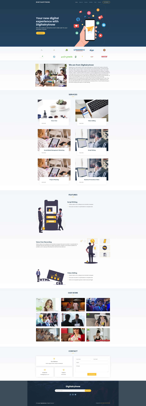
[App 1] (47, 304)
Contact (99, 2)
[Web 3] (72, 304)
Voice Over (54, 120)
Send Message (92, 374)
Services (85, 2)
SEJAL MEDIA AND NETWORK (105, 403)
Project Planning (54, 179)
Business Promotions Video (91, 179)
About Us (81, 2)
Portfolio (90, 2)
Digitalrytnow (43, 2)
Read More (44, 123)
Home (76, 2)
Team (95, 2)
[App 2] (97, 304)
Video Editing (92, 120)
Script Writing (92, 150)
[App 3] (97, 319)
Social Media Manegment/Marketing (54, 150)
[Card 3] (72, 334)
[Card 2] (47, 319)
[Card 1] (47, 334)
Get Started (106, 2)
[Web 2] (72, 319)
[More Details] (49, 304)
